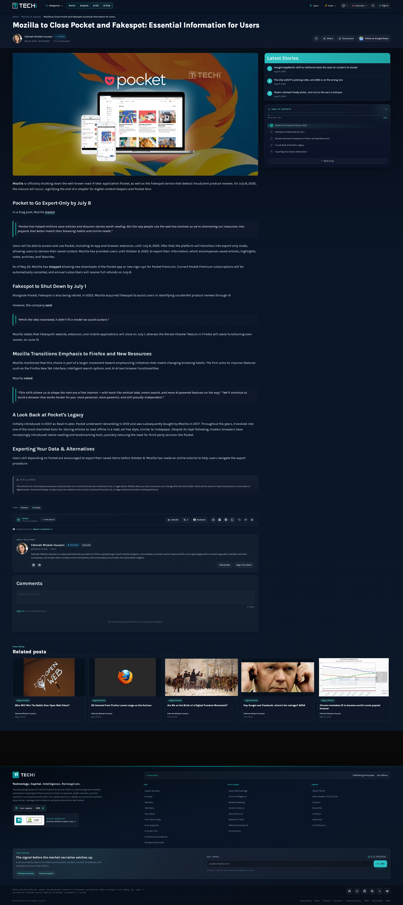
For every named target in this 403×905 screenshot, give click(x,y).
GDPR (388, 900)
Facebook (201, 520)
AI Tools (107, 5)
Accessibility (377, 900)
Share (330, 38)
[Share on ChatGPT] (213, 520)
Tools (330, 6)
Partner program (46, 873)
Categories (54, 5)
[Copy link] (239, 520)
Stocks (72, 5)
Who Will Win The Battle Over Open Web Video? (42, 705)
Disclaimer (338, 900)
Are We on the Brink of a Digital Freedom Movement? (197, 705)
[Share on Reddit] (226, 520)
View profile (224, 565)
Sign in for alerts (244, 565)
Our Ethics (382, 775)
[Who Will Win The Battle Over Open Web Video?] (49, 677)
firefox (24, 507)
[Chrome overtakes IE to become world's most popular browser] (354, 677)
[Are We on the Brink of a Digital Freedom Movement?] (201, 677)
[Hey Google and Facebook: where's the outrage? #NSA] (277, 677)
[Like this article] (316, 38)
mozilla (36, 507)
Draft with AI (49, 520)
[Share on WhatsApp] (232, 520)
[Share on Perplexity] (219, 520)
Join (382, 863)
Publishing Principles (364, 775)
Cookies (326, 900)
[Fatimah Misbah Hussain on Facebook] (39, 565)
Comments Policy (353, 900)
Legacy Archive (23, 700)
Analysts (84, 5)
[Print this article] (252, 520)
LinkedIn (174, 520)
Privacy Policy (305, 900)
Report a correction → (43, 529)
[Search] (373, 5)
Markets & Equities (31, 16)
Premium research (26, 873)
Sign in (385, 5)
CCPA (366, 900)
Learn (316, 6)
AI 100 (96, 5)
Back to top (329, 161)
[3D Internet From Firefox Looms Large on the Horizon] (125, 677)
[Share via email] (246, 520)
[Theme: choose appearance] (345, 5)
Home (15, 16)
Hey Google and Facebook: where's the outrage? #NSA (274, 705)
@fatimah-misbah (39, 549)
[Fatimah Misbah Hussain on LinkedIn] (33, 565)
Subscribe (359, 6)
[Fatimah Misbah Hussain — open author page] (17, 38)
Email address (213, 857)
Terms (317, 900)
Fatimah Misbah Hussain (39, 36)
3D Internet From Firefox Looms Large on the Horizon (121, 705)
